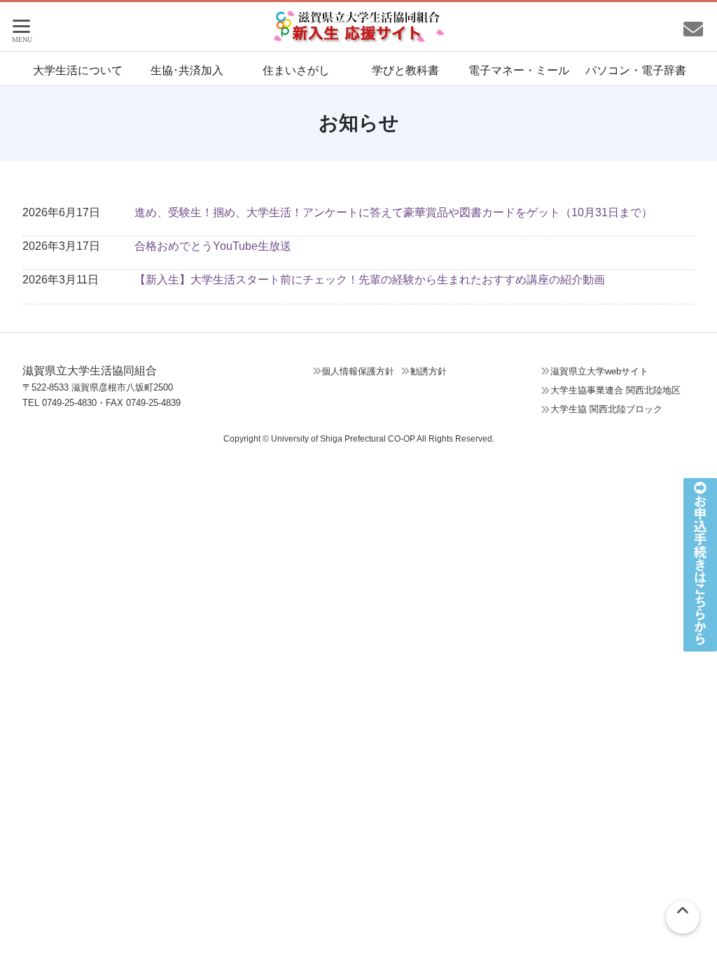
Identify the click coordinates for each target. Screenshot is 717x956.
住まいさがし (296, 70)
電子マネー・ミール (518, 70)
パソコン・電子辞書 (635, 70)
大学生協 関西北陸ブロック (606, 409)
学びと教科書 (405, 70)
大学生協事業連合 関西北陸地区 (615, 390)
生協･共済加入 (187, 70)
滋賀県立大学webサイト (599, 371)
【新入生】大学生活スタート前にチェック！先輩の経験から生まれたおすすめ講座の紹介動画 (369, 280)
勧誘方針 (428, 371)
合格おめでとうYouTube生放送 (212, 246)
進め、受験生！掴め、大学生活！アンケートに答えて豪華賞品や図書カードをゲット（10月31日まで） (393, 212)
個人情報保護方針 (357, 371)
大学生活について (78, 70)
